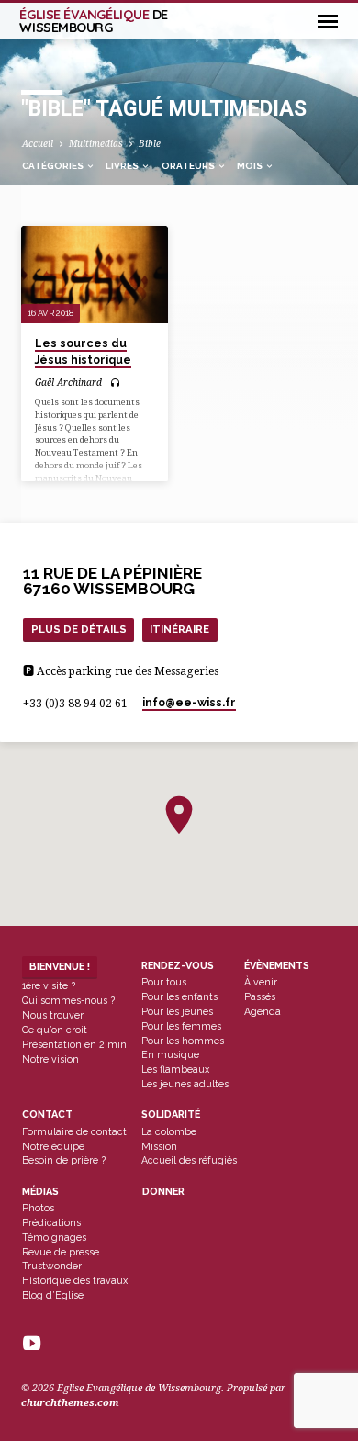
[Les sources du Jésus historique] (94, 274)
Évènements (276, 966)
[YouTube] (31, 1344)
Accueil (37, 144)
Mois (250, 166)
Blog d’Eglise (53, 1294)
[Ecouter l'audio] (115, 383)
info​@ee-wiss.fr (189, 702)
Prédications (51, 1222)
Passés (259, 996)
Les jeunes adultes (185, 1083)
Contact (47, 1114)
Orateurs (189, 166)
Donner (163, 1192)
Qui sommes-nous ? (68, 1000)
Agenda (262, 1011)
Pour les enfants (179, 996)
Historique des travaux (75, 1280)
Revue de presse (60, 1251)
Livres (123, 166)
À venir (260, 981)
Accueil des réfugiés (189, 1159)
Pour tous (163, 981)
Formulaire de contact (74, 1131)
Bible (150, 144)
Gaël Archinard (68, 382)
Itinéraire (179, 629)
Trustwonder (52, 1265)
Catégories (53, 166)
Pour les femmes (181, 1025)
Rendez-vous (177, 966)
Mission (159, 1146)
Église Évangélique (93, 21)
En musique (170, 1054)
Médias (40, 1192)
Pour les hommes (182, 1040)
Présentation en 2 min (74, 1044)
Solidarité (170, 1114)
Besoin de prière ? (64, 1159)
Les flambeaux (175, 1069)
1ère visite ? (48, 985)
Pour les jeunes (177, 1011)
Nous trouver (53, 1014)
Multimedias (96, 144)
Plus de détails (79, 629)
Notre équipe (53, 1146)
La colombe (168, 1131)
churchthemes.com (70, 1403)
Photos (38, 1207)
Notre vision (50, 1058)
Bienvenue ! (59, 967)
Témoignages (54, 1237)
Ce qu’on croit (54, 1029)
